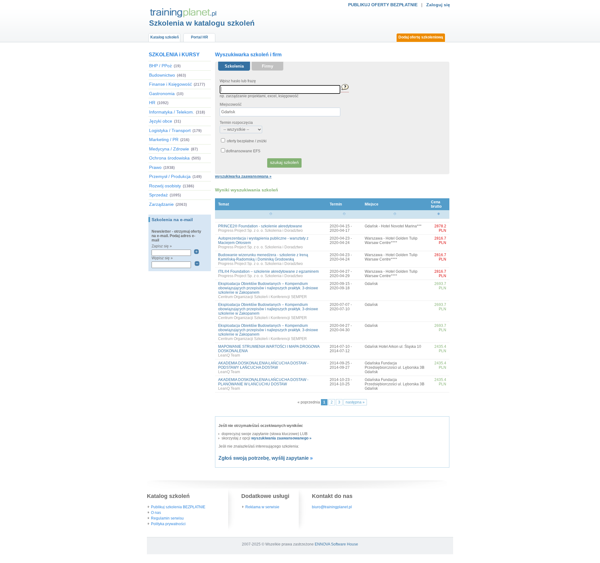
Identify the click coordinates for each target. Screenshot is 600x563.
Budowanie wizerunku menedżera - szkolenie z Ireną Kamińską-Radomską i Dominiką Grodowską (263, 257)
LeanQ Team (229, 355)
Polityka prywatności (168, 524)
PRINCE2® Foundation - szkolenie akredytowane (260, 226)
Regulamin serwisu (167, 518)
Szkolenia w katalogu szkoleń (202, 23)
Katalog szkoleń (164, 37)
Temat (223, 204)
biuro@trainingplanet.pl (332, 507)
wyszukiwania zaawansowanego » (281, 438)
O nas (156, 512)
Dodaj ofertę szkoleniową (420, 37)
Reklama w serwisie (262, 507)
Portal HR (199, 37)
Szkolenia (234, 66)
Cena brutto (436, 204)
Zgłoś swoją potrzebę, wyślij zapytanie (263, 458)
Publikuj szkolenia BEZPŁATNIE (178, 507)
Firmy (267, 66)
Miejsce (371, 204)
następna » (355, 402)
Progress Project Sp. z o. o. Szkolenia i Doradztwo (260, 230)
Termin (336, 204)
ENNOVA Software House (336, 544)
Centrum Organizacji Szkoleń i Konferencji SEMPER (262, 297)
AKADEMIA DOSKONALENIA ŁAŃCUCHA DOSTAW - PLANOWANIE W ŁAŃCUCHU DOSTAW (263, 382)
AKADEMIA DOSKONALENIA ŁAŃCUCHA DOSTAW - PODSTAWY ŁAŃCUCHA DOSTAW (263, 365)
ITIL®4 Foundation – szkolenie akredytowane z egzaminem (268, 271)
